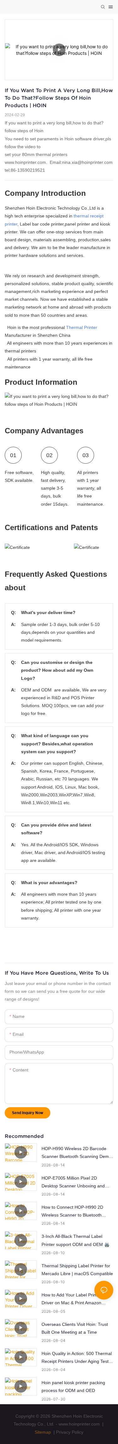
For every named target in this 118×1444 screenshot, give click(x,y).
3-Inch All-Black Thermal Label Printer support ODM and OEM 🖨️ (76, 1240)
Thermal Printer (81, 327)
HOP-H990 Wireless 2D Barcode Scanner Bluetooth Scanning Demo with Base (76, 1153)
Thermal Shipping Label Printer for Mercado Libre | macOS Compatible (77, 1269)
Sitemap (43, 1432)
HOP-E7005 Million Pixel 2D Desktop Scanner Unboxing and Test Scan (73, 1183)
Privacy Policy (69, 1432)
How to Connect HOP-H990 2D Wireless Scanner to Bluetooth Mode (72, 1212)
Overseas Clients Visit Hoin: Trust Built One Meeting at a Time (75, 1328)
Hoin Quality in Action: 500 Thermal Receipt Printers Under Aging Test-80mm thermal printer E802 (77, 1358)
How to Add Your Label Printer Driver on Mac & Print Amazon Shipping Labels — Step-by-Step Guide (74, 1299)
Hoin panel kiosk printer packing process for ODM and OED (73, 1386)
